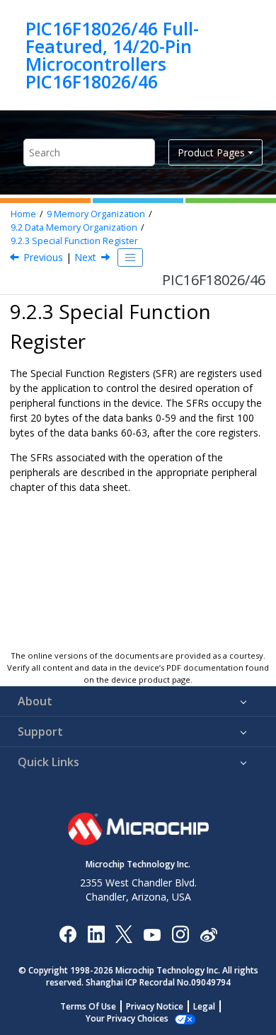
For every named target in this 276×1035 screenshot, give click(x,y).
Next (85, 257)
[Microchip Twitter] (123, 933)
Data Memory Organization (74, 227)
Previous (43, 257)
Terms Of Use (88, 1006)
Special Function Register (74, 241)
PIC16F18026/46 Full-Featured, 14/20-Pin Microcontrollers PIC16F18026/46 (112, 55)
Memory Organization (96, 214)
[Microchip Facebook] (67, 933)
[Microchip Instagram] (180, 933)
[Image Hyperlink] (152, 934)
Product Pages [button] (211, 152)
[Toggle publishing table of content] (130, 257)
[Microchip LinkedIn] (96, 933)
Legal (204, 1006)
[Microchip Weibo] (208, 934)
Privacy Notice (154, 1006)
